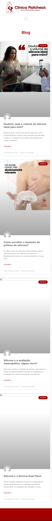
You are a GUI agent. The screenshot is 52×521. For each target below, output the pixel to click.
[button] (26, 19)
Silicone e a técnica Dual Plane (22, 476)
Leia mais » (8, 146)
